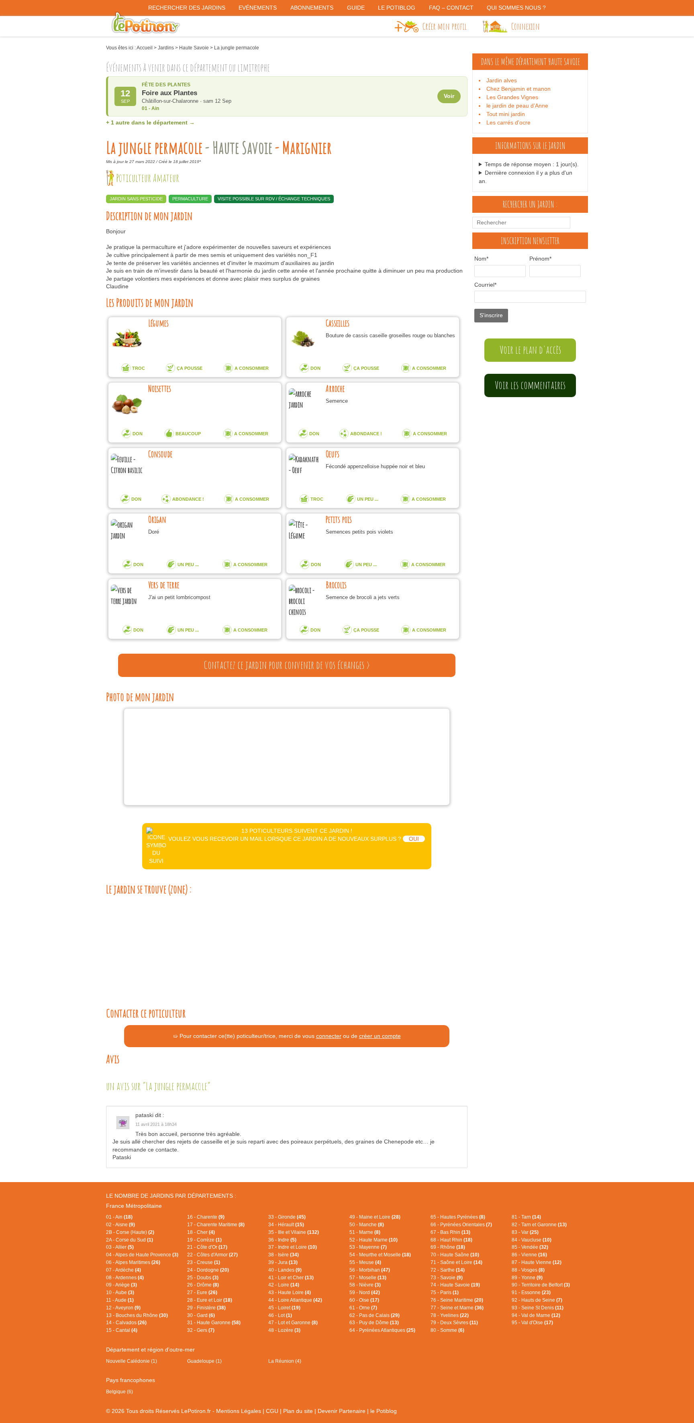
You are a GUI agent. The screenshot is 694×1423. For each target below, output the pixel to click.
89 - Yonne (527, 1277)
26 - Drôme (203, 1285)
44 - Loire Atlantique (295, 1300)
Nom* (481, 258)
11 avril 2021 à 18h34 (156, 1124)
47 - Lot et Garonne (293, 1322)
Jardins (166, 48)
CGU (272, 1411)
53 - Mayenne (368, 1247)
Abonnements (311, 7)
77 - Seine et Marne (457, 1308)
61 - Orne (363, 1308)
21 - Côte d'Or (207, 1247)
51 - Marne (364, 1232)
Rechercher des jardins (186, 7)
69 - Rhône (448, 1247)
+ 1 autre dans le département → (150, 122)
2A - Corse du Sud (129, 1240)
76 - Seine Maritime (457, 1300)
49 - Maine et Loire (374, 1217)
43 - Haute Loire (289, 1292)
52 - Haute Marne (373, 1240)
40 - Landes (285, 1270)
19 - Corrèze (204, 1240)
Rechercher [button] (577, 222)
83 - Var (525, 1232)
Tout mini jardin (505, 114)
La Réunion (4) (284, 1361)
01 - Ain (119, 1217)
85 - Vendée (530, 1247)
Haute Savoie (194, 48)
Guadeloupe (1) (204, 1361)
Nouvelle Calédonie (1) (131, 1361)
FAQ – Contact (451, 7)
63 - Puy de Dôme (374, 1322)
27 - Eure (202, 1292)
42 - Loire (283, 1285)
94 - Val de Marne (536, 1315)
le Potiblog (383, 1411)
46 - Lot (280, 1315)
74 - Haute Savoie (455, 1285)
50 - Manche (366, 1224)
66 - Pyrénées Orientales (461, 1224)
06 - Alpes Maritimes (133, 1262)
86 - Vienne (529, 1255)
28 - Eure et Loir (209, 1300)
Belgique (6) (119, 1391)
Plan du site (298, 1411)
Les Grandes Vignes (512, 97)
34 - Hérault (286, 1224)
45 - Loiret (284, 1308)
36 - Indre (282, 1240)
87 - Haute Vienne (536, 1262)
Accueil (145, 48)
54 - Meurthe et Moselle (380, 1255)
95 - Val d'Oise (532, 1322)
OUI (414, 839)
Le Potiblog (396, 7)
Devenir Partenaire (341, 1411)
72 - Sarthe (448, 1270)
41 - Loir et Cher (291, 1277)
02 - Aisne (120, 1224)
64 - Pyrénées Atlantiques (382, 1330)
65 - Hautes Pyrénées (458, 1217)
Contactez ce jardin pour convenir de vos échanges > (287, 665)
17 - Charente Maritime (216, 1224)
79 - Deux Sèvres (454, 1322)
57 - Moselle (367, 1277)
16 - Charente (206, 1217)
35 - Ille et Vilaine (293, 1232)
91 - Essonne (531, 1292)
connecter (328, 1036)
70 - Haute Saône (455, 1255)
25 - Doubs (202, 1277)
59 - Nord (364, 1292)
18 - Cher (201, 1232)
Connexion (525, 26)
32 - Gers (200, 1330)
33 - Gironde (287, 1217)
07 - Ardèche (123, 1270)
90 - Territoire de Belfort (541, 1285)
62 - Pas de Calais (374, 1315)
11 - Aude (120, 1300)
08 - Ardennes (125, 1277)
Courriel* (485, 284)
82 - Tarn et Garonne (539, 1224)
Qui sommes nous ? (516, 7)
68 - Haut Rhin (451, 1240)
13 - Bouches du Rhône (137, 1315)
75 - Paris (445, 1292)
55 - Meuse (365, 1262)
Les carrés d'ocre (508, 122)
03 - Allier (120, 1247)
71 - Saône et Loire (456, 1262)
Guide (356, 7)
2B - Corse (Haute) (130, 1232)
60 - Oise (364, 1300)
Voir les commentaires (530, 385)
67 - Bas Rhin (450, 1232)
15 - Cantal (121, 1330)
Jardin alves (501, 80)
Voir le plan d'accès (530, 350)
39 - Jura (283, 1262)
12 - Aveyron (123, 1308)
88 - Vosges (528, 1270)
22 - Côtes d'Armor (212, 1255)
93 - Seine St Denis (537, 1308)
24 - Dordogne (208, 1270)
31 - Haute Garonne (214, 1322)
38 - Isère (283, 1255)
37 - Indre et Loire (292, 1247)
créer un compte (380, 1036)
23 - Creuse (203, 1262)
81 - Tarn (526, 1217)
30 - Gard (201, 1315)
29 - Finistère (206, 1308)
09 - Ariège (121, 1285)
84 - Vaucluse (531, 1240)
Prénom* (540, 258)
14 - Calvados (126, 1322)
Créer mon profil (445, 26)
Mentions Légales (238, 1411)
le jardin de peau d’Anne (517, 105)
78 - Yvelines (450, 1315)
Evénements (258, 7)
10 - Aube (120, 1292)
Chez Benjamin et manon (518, 89)
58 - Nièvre (365, 1285)
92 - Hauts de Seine (537, 1300)
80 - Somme (447, 1330)
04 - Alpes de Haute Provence (142, 1255)
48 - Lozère (284, 1330)
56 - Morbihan (369, 1270)
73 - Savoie (447, 1277)
